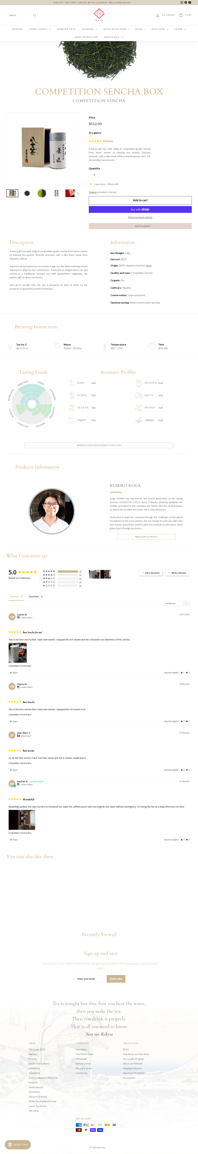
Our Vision (81, 1049)
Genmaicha (34, 1091)
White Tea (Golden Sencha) (42, 1101)
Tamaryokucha (36, 1087)
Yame (149, 265)
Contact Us (81, 1073)
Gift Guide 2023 (37, 1049)
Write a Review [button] (179, 572)
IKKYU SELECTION (115, 29)
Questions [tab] (34, 596)
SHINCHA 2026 (66, 29)
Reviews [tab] (14, 596)
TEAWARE (88, 29)
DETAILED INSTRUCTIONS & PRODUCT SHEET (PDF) (99, 445)
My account (129, 1077)
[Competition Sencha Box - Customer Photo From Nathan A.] (105, 574)
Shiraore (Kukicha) (38, 1096)
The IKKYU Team (84, 1054)
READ (139, 29)
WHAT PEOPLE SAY (86, 37)
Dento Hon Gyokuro (39, 1063)
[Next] (76, 193)
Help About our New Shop (136, 1054)
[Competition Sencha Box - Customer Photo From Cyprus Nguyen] (94, 574)
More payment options (140, 217)
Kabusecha (34, 1073)
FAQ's (126, 1049)
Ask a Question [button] (152, 572)
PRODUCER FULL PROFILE (146, 537)
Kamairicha (34, 1068)
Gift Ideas (34, 1110)
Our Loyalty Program (133, 1058)
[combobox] (22, 15)
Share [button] (15, 672)
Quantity (94, 168)
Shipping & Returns (132, 1068)
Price (92, 117)
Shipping (92, 192)
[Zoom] (42, 149)
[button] (140, 226)
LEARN (178, 29)
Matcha (32, 1054)
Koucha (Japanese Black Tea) (43, 1077)
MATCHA (17, 29)
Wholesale (81, 1058)
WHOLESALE (112, 37)
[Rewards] (18, 1144)
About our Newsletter (134, 1073)
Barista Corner (83, 1063)
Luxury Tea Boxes (37, 1106)
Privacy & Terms (84, 1068)
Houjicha (33, 1082)
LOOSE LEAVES (39, 29)
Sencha (32, 1058)
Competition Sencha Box (20, 665)
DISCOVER (159, 29)
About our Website (133, 1063)
